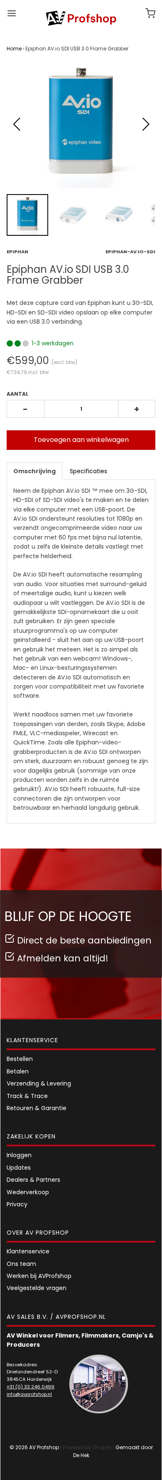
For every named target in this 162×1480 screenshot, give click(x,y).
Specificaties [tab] (88, 471)
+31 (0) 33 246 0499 (30, 1386)
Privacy (17, 1204)
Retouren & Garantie (36, 1108)
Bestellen (20, 1059)
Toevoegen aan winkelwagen (81, 439)
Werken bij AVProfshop (39, 1276)
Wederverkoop (28, 1192)
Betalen (18, 1071)
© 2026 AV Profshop (34, 1447)
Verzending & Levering (39, 1083)
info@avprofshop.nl (29, 1394)
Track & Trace (27, 1096)
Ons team (21, 1264)
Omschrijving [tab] (34, 471)
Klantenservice (28, 1251)
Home (14, 48)
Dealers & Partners (33, 1180)
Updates (19, 1167)
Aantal (17, 393)
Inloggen (19, 1155)
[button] (145, 124)
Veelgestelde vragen (36, 1288)
